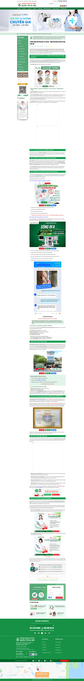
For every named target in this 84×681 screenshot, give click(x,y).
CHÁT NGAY (62, 393)
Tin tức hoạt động (21, 69)
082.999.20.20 (59, 567)
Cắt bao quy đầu (20, 67)
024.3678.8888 (54, 567)
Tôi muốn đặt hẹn (47, 556)
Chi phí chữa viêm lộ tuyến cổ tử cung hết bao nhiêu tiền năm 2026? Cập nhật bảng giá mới (60, 606)
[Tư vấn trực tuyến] (49, 569)
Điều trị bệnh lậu (57, 644)
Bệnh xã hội (40, 8)
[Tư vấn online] (64, 6)
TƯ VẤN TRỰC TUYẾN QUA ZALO (23, 93)
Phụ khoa (34, 8)
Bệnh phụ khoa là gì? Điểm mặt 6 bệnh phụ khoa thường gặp (41, 606)
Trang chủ (19, 8)
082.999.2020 (43, 380)
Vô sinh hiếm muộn (64, 8)
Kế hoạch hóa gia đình (47, 8)
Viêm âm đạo (21, 46)
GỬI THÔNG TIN (59, 597)
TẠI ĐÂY (46, 393)
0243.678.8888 (38, 380)
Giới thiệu (24, 8)
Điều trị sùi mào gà (58, 642)
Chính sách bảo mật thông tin (46, 652)
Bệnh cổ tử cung (21, 51)
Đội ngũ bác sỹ (44, 644)
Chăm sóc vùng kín (56, 8)
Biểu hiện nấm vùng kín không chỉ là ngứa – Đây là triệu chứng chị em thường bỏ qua (41, 613)
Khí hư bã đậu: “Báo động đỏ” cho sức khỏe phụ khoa (60, 613)
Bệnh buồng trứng (22, 48)
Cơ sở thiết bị (44, 647)
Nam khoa (29, 8)
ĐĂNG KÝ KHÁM (22, 84)
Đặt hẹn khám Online (64, 660)
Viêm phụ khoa (21, 56)
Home (21, 33)
